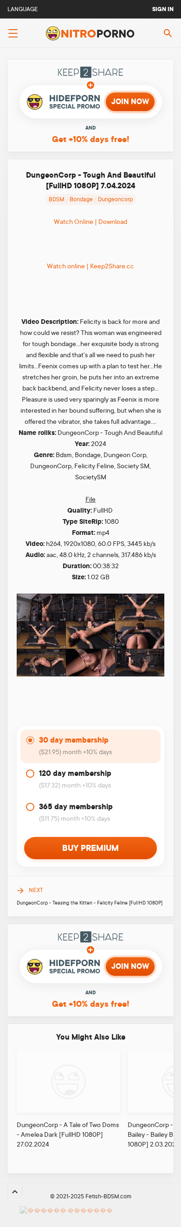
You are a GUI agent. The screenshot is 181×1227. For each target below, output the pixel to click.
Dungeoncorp (115, 199)
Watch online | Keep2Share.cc (90, 266)
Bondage (81, 199)
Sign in (163, 9)
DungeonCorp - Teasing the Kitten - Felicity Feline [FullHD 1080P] (89, 903)
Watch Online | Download (90, 221)
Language (22, 9)
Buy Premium (90, 848)
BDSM (57, 199)
